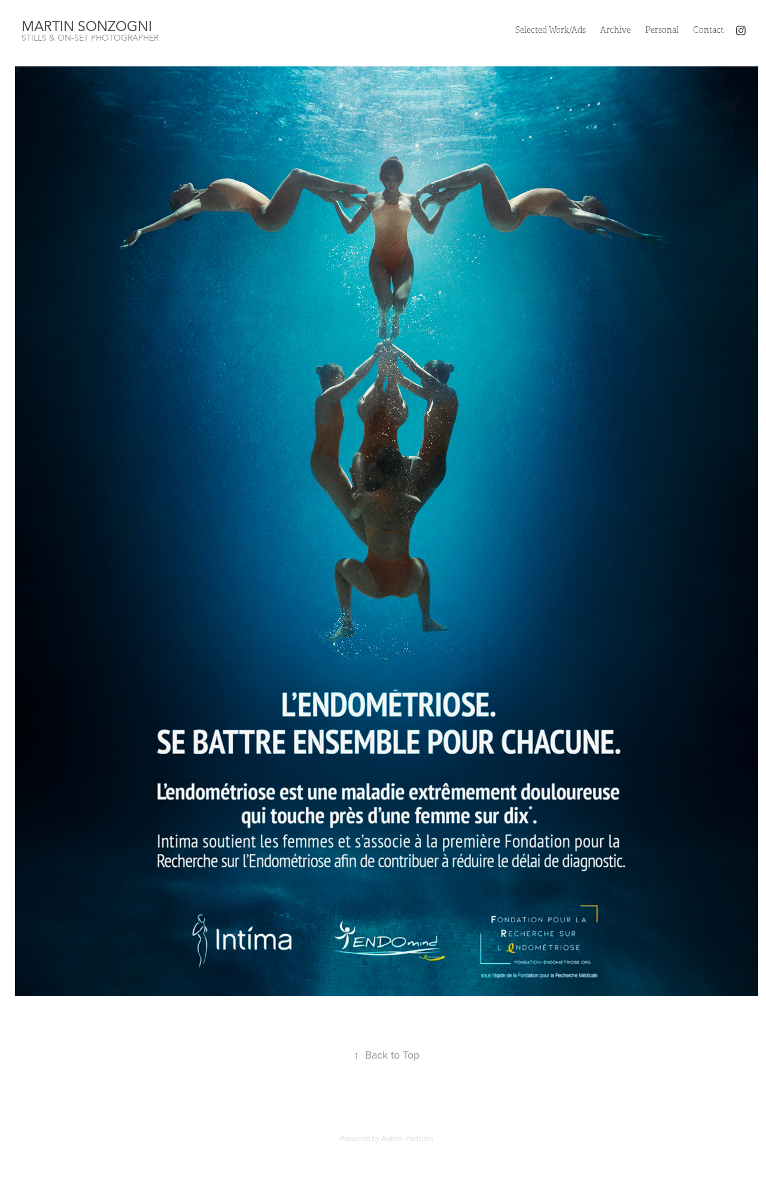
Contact (708, 30)
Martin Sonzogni (87, 26)
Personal (662, 30)
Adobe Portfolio (407, 1138)
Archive (615, 30)
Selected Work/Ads (550, 30)
